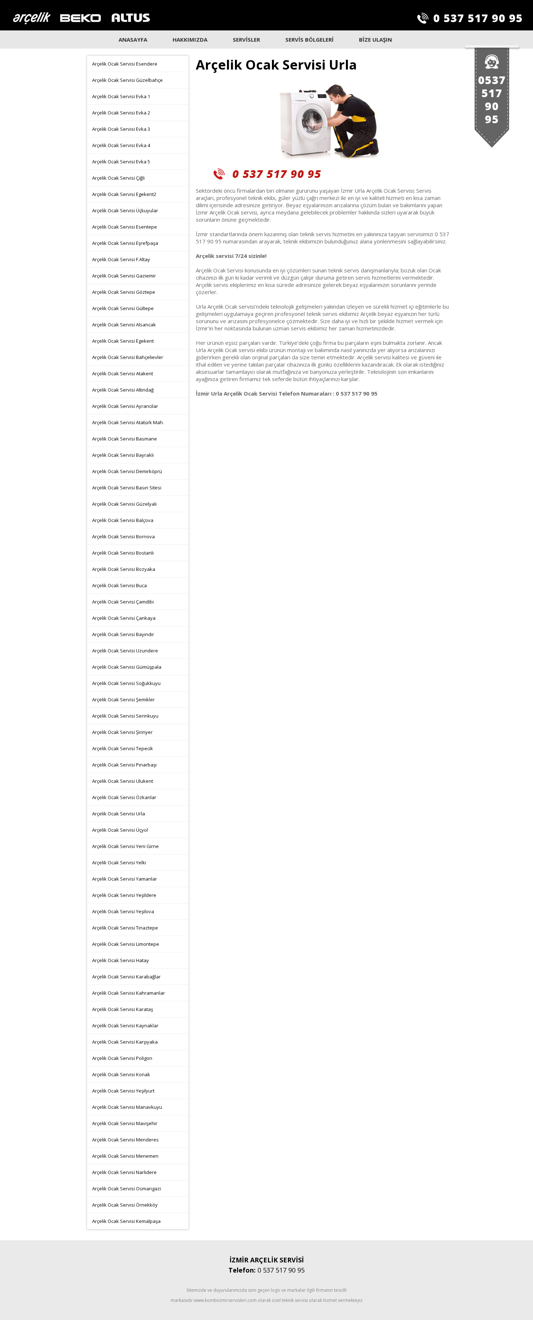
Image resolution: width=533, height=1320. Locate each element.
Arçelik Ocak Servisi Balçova (122, 520)
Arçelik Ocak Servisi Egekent (123, 341)
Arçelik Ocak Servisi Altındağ (123, 390)
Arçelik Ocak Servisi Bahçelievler (127, 357)
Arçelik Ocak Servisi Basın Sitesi (126, 487)
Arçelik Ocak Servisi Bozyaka (123, 569)
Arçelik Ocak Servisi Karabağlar (126, 976)
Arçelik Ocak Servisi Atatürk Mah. (128, 422)
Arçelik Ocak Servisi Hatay (120, 960)
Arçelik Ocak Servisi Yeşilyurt (123, 1090)
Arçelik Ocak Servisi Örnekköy (125, 1205)
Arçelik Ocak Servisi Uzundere (125, 650)
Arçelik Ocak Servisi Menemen (125, 1156)
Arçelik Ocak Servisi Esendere (124, 63)
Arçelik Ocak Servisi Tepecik (122, 748)
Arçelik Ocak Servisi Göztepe (123, 292)
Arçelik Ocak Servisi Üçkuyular (125, 210)
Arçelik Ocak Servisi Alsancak (124, 324)
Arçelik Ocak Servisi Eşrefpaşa (125, 243)
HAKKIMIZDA (190, 39)
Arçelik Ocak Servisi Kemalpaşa (126, 1221)
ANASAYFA (133, 39)
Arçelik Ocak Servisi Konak (121, 1074)
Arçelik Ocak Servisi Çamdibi (123, 601)
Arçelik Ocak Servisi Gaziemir (124, 275)
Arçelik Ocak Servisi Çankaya (124, 618)
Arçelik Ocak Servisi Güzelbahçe (127, 80)
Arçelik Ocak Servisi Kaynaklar (125, 1025)
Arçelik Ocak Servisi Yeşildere (124, 895)
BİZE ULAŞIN (375, 39)
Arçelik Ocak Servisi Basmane (124, 438)
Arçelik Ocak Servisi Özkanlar (124, 797)
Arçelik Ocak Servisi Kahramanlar (128, 993)
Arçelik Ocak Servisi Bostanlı (123, 553)
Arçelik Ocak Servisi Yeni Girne (125, 846)
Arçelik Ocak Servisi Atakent (122, 373)
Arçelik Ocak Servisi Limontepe (125, 944)
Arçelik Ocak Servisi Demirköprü (127, 471)
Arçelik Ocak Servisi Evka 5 (121, 161)
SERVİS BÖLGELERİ (309, 39)
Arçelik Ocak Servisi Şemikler (123, 699)
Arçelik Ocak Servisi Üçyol (120, 830)
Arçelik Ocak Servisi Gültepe (123, 308)
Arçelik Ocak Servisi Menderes (125, 1139)
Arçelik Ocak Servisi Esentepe (124, 227)
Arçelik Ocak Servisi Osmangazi (126, 1188)
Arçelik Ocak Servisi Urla (118, 813)
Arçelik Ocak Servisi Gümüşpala (126, 667)
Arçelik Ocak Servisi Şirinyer (122, 732)
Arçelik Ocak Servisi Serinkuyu (125, 716)
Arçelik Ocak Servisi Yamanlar (124, 879)
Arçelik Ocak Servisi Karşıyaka (125, 1042)
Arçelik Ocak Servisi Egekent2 (124, 194)
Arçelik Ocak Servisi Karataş (122, 1009)
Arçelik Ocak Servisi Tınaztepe (125, 927)
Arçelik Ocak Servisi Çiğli (118, 178)
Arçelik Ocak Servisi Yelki (119, 862)
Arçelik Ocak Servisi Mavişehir (124, 1123)
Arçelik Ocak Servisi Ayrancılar (125, 406)
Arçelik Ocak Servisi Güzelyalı (124, 504)
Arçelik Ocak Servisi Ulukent (122, 781)
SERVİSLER (246, 39)
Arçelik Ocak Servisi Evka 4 (121, 145)
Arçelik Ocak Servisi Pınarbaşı (124, 764)
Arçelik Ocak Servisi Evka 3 (121, 129)
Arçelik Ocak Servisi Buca (119, 585)
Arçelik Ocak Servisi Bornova (123, 536)
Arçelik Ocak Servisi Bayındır (123, 634)
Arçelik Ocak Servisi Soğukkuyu (126, 683)
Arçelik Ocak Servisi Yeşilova (123, 911)
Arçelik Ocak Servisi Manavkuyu (127, 1107)
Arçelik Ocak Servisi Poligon (122, 1058)
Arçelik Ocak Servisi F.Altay (121, 259)
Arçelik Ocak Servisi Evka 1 (121, 96)
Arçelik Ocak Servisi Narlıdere (124, 1172)
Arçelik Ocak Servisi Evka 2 (121, 112)
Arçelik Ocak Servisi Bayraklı (123, 455)
